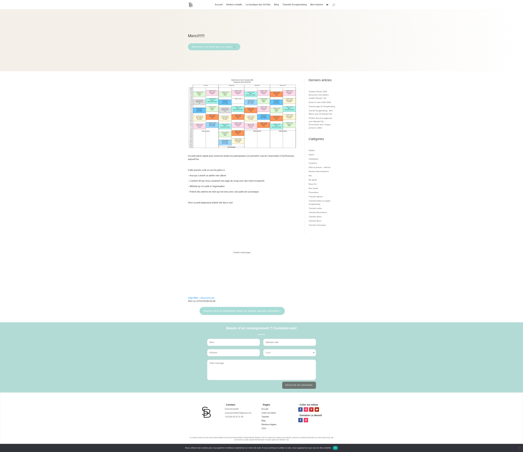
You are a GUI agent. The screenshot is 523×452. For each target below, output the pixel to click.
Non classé (313, 188)
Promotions (313, 192)
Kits (310, 176)
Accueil (219, 5)
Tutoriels (265, 416)
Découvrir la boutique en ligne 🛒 (214, 47)
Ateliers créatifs (234, 5)
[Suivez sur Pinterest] (311, 409)
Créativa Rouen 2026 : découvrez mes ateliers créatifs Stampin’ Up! (319, 94)
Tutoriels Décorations (318, 212)
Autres (311, 155)
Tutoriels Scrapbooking (294, 5)
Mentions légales (269, 424)
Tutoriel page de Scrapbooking (322, 106)
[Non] (519, 448)
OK (335, 448)
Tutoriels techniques (317, 225)
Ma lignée (313, 180)
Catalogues (313, 159)
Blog (276, 5)
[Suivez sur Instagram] (306, 409)
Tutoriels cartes (315, 208)
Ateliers (312, 150)
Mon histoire (316, 5)
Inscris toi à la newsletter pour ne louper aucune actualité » (242, 311)
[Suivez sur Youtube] (317, 409)
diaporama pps (207, 298)
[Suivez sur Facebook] (300, 409)
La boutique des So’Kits (258, 5)
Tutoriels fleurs (315, 221)
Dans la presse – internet (319, 167)
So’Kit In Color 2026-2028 (320, 102)
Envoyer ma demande (299, 385)
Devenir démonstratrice (319, 171)
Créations (313, 163)
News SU (313, 184)
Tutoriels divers (315, 217)
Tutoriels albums (316, 196)
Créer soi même (269, 413)
